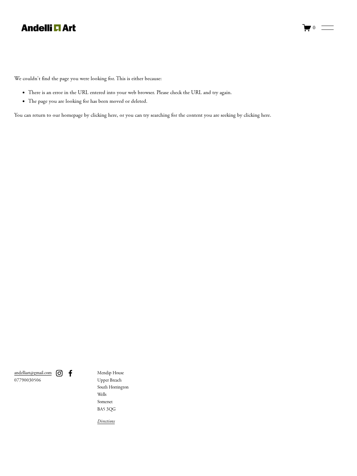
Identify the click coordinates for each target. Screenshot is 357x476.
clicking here (104, 115)
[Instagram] (59, 373)
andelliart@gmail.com (33, 373)
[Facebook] (70, 373)
